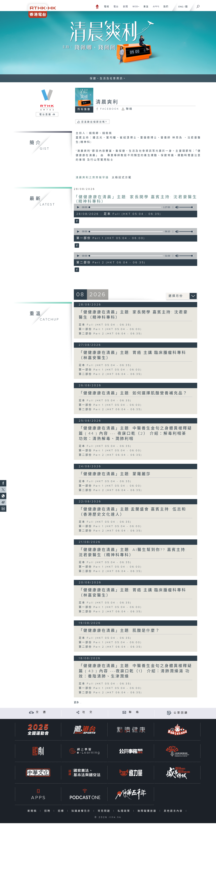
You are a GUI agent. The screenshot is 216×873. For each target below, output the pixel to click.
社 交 (87, 712)
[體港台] (84, 729)
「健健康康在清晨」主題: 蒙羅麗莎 (115, 474)
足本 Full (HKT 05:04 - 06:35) (105, 324)
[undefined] (97, 6)
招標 (62, 811)
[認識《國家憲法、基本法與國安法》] (84, 772)
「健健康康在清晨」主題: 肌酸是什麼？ (119, 630)
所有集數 (84, 109)
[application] (134, 207)
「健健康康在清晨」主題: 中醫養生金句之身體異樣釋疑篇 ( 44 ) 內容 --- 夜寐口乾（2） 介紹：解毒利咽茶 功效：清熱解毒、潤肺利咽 (135, 433)
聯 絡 (134, 712)
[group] (176, 207)
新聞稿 (33, 811)
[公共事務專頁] (131, 751)
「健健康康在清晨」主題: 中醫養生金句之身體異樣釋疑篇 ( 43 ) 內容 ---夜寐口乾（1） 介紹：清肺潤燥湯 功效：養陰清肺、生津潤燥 (135, 671)
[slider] (186, 207)
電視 (105, 8)
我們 (164, 8)
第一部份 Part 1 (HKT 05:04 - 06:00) (110, 329)
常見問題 (105, 811)
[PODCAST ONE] (84, 794)
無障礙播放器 (148, 811)
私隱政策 (125, 811)
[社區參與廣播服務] (177, 751)
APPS (155, 8)
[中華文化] (38, 772)
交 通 (41, 712)
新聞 (124, 8)
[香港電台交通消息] (31, 712)
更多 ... (77, 702)
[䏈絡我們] (124, 712)
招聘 (48, 811)
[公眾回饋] (169, 712)
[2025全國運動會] (38, 729)
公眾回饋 (181, 712)
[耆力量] (131, 772)
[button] (78, 207)
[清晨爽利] (76, 221)
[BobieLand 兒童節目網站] (177, 729)
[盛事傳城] (177, 772)
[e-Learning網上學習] (84, 751)
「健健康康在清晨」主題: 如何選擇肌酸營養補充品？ (133, 393)
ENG (180, 6)
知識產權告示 (81, 811)
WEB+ (134, 8)
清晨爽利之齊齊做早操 (93, 177)
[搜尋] (198, 5)
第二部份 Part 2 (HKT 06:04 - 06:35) (110, 333)
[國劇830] (38, 751)
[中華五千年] (131, 794)
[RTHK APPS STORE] (38, 794)
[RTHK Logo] (40, 9)
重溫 (144, 8)
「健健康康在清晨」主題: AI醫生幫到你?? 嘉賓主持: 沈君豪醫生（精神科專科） (133, 552)
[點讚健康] (131, 729)
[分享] (78, 712)
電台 (115, 8)
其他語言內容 (174, 811)
